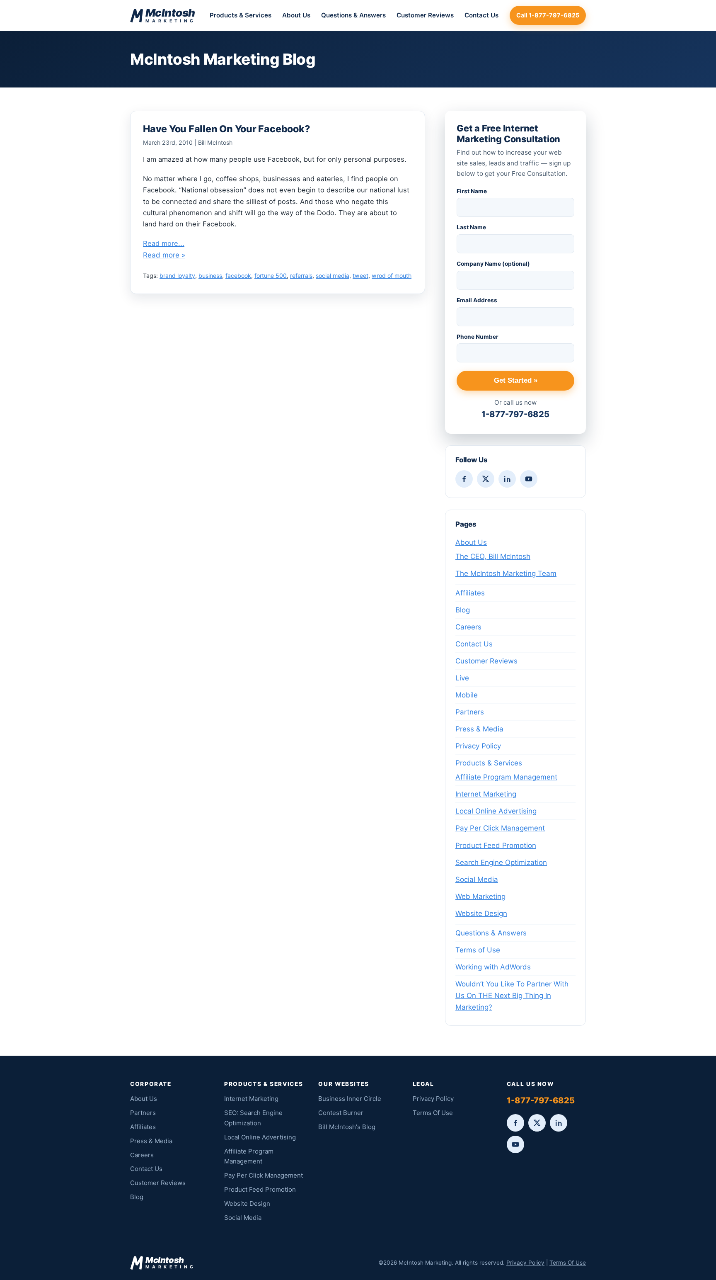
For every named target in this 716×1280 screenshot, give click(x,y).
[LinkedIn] (507, 479)
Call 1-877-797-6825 (547, 15)
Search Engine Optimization (501, 862)
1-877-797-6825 (515, 414)
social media (332, 275)
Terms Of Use (433, 1113)
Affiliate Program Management (506, 777)
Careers (468, 627)
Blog (462, 610)
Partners (469, 712)
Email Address (477, 300)
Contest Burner (340, 1113)
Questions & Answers (353, 15)
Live (462, 678)
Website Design (481, 913)
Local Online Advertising (496, 811)
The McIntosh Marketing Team (505, 573)
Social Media (476, 879)
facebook (238, 275)
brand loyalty (177, 275)
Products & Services (240, 15)
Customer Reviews (425, 15)
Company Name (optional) (493, 263)
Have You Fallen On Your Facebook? (226, 129)
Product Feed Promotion (495, 845)
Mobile (466, 695)
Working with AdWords (493, 967)
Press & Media (479, 729)
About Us (296, 15)
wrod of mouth (391, 275)
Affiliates (470, 593)
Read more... (163, 243)
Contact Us (481, 15)
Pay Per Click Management (500, 828)
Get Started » (515, 380)
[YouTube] (528, 479)
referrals (301, 275)
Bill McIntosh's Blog (346, 1127)
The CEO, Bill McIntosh (492, 556)
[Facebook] (464, 479)
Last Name (471, 227)
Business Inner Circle (349, 1099)
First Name (472, 191)
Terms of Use (477, 950)
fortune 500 (270, 275)
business (210, 275)
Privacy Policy (478, 746)
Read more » (164, 255)
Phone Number (477, 336)
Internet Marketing (485, 794)
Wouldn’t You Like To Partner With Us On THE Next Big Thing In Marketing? (511, 995)
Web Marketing (480, 896)
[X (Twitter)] (485, 479)
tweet (360, 275)
